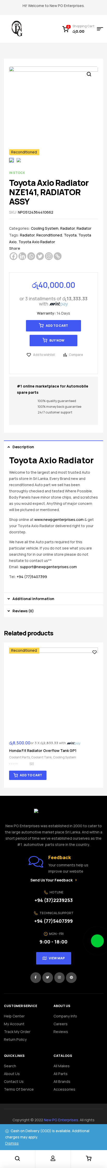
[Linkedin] (22, 256)
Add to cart (57, 325)
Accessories (64, 1089)
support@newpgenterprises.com (48, 566)
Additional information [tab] (33, 598)
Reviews (61, 1031)
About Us (12, 1073)
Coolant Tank (41, 757)
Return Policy (15, 1039)
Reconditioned (49, 235)
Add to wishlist (44, 354)
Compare (76, 354)
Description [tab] (23, 446)
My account (14, 1023)
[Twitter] (40, 256)
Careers (61, 1023)
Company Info (65, 1016)
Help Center (14, 1016)
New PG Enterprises (61, 1119)
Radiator (67, 228)
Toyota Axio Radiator (36, 241)
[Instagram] (49, 256)
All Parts (61, 1073)
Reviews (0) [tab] (23, 610)
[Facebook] (13, 256)
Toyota (70, 235)
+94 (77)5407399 (32, 576)
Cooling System (44, 228)
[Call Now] (97, 940)
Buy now (56, 340)
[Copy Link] (58, 256)
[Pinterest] (71, 977)
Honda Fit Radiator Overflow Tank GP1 (42, 750)
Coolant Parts (19, 757)
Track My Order (17, 1031)
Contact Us (14, 1081)
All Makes (62, 1065)
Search (10, 1065)
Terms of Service (19, 1089)
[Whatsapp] (31, 256)
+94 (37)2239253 (54, 900)
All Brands (62, 1081)
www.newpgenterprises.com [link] (59, 519)
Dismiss (12, 1143)
